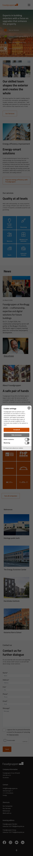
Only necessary (16, 435)
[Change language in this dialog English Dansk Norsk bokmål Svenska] (28, 408)
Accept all (16, 429)
